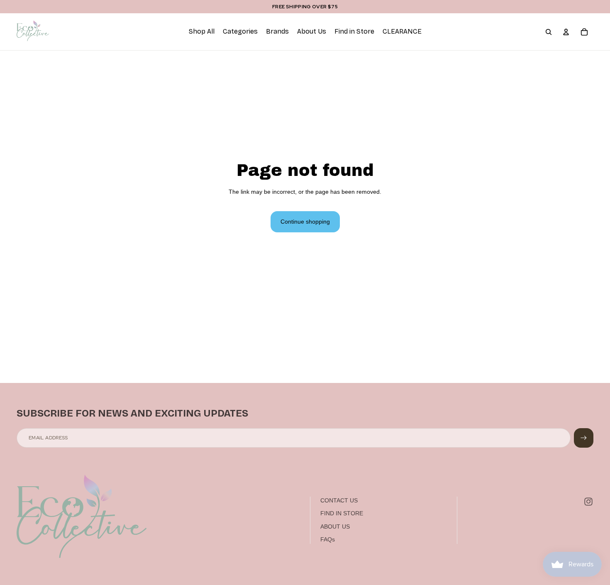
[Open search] (548, 32)
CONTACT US (339, 500)
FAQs (327, 539)
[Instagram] (588, 502)
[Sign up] (583, 438)
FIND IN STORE (341, 513)
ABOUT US (335, 526)
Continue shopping (305, 221)
